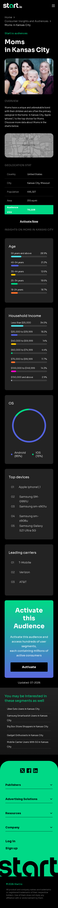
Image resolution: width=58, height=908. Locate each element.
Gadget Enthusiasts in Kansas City (25, 735)
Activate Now (29, 221)
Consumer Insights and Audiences (26, 21)
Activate (29, 667)
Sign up (11, 848)
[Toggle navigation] (52, 5)
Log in (10, 841)
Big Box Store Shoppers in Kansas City (27, 726)
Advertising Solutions (21, 799)
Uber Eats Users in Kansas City (23, 709)
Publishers (13, 785)
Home (8, 17)
